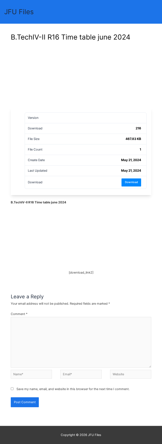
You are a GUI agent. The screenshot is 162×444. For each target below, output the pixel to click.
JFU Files (19, 12)
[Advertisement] (81, 76)
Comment (19, 314)
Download (131, 182)
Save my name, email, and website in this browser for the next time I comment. (73, 389)
